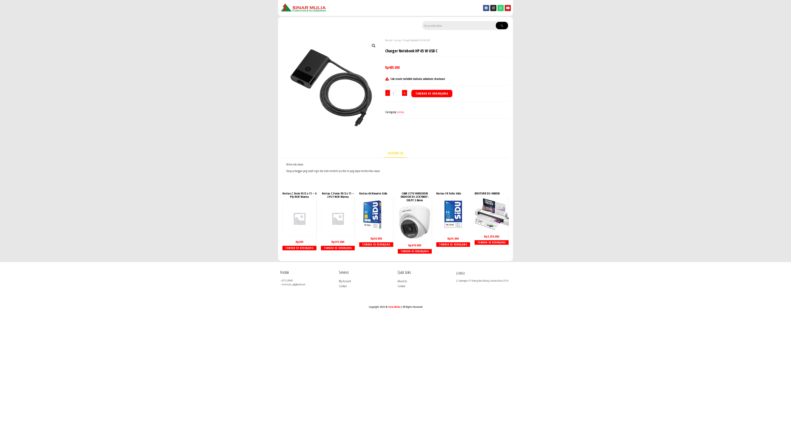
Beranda (388, 40)
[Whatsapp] (500, 8)
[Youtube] (508, 8)
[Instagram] (493, 8)
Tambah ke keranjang (431, 93)
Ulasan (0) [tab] (395, 153)
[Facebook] (486, 8)
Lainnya (397, 40)
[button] (373, 45)
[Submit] (502, 25)
